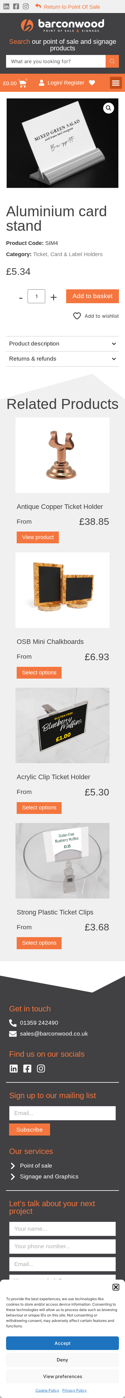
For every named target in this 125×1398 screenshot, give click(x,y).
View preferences (62, 1376)
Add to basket (93, 295)
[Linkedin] (6, 6)
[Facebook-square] (16, 6)
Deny (62, 1360)
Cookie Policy (47, 1390)
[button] (116, 1287)
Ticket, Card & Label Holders (68, 254)
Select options (39, 673)
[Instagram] (25, 6)
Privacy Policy (74, 1390)
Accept (63, 1343)
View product (38, 537)
